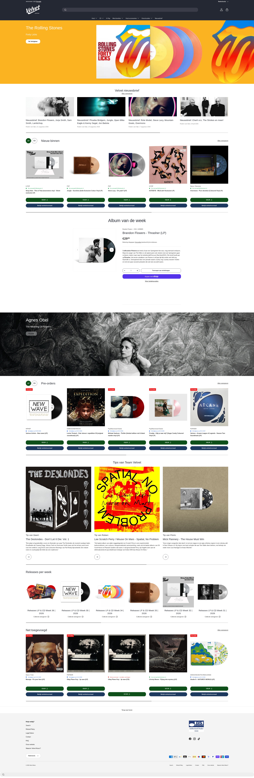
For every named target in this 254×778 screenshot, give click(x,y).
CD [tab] (34, 141)
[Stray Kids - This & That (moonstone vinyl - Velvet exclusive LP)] (45, 165)
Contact (28, 737)
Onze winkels (30, 744)
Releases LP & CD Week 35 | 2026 (75, 611)
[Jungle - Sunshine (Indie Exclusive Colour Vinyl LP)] (86, 165)
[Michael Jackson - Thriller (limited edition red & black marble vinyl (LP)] (127, 407)
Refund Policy (30, 729)
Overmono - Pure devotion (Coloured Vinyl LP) (206, 191)
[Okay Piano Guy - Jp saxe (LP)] (86, 653)
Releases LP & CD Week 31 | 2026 (213, 611)
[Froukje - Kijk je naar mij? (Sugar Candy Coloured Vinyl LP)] (168, 407)
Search (28, 725)
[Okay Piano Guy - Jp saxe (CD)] (127, 653)
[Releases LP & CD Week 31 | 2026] (212, 591)
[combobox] (130, 10)
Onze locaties (146, 18)
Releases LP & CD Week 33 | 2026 (144, 611)
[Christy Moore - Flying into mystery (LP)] (168, 653)
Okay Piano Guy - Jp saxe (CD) (118, 679)
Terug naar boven (127, 710)
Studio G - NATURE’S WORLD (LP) (202, 679)
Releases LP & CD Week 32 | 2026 (178, 611)
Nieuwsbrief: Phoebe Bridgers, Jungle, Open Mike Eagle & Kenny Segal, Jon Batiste (100, 121)
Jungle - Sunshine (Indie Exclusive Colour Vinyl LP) (84, 191)
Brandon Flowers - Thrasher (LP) (144, 233)
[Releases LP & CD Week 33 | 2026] (144, 591)
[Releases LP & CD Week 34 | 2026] (109, 591)
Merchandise (117, 18)
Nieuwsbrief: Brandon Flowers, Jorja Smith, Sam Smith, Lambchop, (49, 121)
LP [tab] (28, 141)
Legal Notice (30, 733)
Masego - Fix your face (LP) (35, 679)
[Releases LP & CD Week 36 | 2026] (41, 591)
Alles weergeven (127, 93)
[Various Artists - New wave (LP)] (45, 407)
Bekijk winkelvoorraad (44, 205)
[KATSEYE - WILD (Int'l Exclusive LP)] (168, 165)
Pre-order (31, 336)
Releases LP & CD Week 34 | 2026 (110, 611)
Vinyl (93, 18)
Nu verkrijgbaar (33, 41)
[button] (227, 10)
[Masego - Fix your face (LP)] (45, 653)
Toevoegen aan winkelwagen (161, 270)
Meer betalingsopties (151, 281)
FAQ (27, 741)
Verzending (138, 242)
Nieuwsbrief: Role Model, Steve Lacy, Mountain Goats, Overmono (151, 121)
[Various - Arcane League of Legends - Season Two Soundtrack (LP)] (209, 407)
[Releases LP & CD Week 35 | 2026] (75, 591)
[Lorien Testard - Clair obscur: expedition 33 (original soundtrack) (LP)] (86, 407)
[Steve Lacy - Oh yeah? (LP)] (127, 165)
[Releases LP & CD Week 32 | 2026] (178, 591)
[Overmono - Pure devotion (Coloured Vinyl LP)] (209, 165)
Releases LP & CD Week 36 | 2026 (41, 611)
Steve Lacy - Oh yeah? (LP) (117, 191)
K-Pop (108, 18)
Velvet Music (33, 765)
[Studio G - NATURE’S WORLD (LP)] (209, 653)
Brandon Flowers (127, 229)
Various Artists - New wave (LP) (37, 433)
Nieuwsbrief (158, 18)
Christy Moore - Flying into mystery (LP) (163, 679)
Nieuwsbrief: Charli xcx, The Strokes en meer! (201, 120)
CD (100, 18)
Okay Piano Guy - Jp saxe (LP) (77, 679)
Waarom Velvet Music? (33, 748)
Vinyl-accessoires (131, 18)
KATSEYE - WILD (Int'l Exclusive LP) (161, 191)
